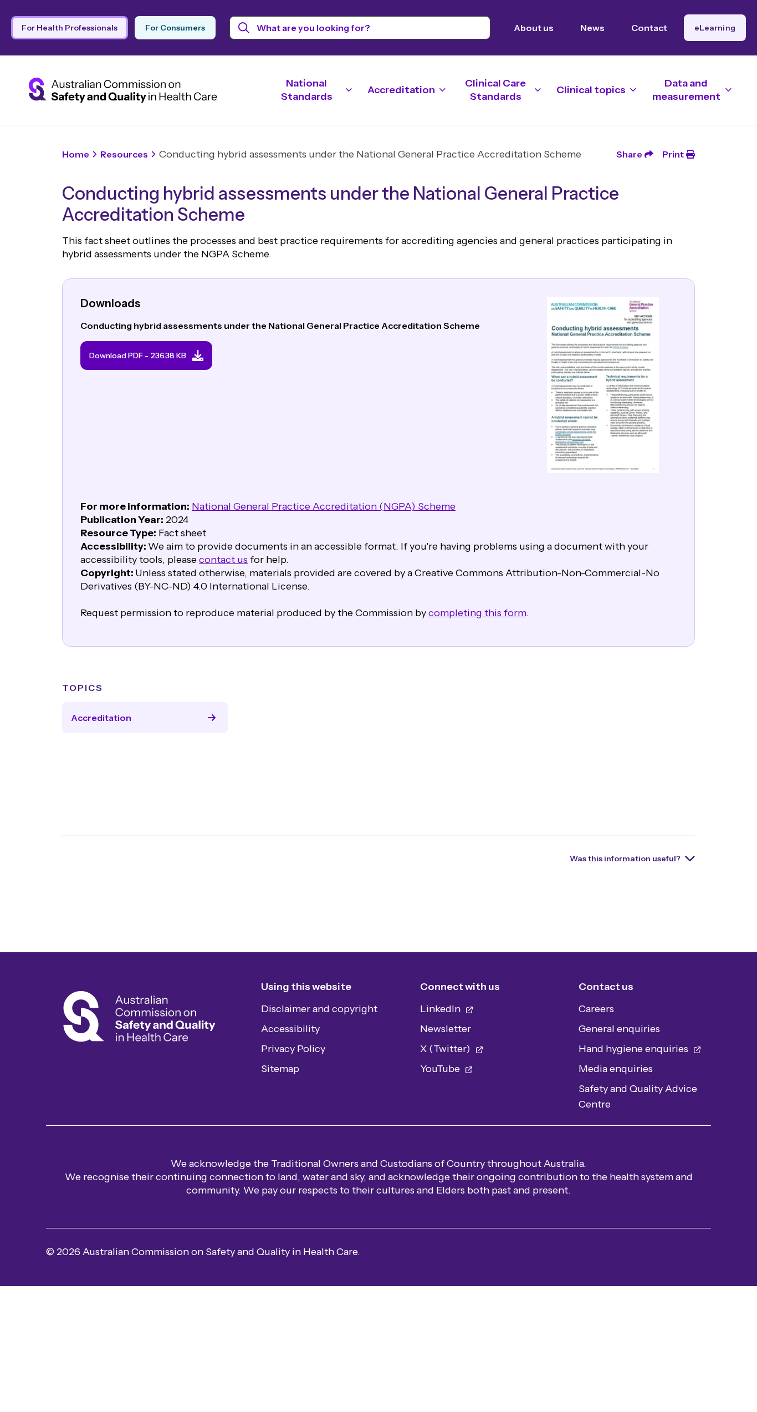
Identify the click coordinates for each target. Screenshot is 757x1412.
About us (534, 27)
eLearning (714, 28)
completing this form (477, 613)
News (592, 27)
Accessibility (290, 1029)
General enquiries (619, 1029)
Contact (649, 27)
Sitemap (280, 1069)
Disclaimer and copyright (319, 1009)
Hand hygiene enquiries (634, 1049)
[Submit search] (244, 28)
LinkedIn (441, 1009)
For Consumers (175, 28)
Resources (124, 154)
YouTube (441, 1069)
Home (75, 154)
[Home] (139, 1019)
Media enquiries (616, 1069)
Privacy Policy (293, 1049)
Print (673, 154)
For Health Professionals (69, 28)
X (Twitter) (446, 1049)
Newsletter (445, 1029)
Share (629, 154)
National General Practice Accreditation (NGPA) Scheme (324, 506)
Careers (596, 1009)
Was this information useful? (625, 859)
